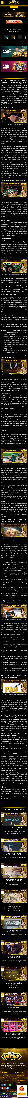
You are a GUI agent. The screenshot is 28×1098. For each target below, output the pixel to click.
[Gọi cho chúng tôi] (10, 1085)
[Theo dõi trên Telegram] (7, 1088)
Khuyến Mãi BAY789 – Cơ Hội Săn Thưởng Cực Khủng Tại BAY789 (14, 983)
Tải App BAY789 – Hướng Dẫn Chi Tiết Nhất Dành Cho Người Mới (14, 828)
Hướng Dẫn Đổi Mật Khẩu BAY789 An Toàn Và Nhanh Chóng (14, 957)
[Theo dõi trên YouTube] (5, 1088)
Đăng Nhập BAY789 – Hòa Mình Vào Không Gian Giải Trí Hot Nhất (14, 880)
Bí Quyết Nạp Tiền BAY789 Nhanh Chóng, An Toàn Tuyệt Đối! (14, 905)
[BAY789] (14, 2)
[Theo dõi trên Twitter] (5, 1085)
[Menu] (2, 2)
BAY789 (3, 1063)
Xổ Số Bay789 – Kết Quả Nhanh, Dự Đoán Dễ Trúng (14, 1008)
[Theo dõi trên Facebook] (2, 1085)
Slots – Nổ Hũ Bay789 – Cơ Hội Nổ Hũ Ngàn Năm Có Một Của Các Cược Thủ (14, 1034)
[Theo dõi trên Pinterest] (2, 1088)
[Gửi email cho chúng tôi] (7, 1085)
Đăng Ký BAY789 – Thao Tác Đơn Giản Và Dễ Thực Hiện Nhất (14, 854)
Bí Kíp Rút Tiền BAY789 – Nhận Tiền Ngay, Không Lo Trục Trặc (14, 931)
